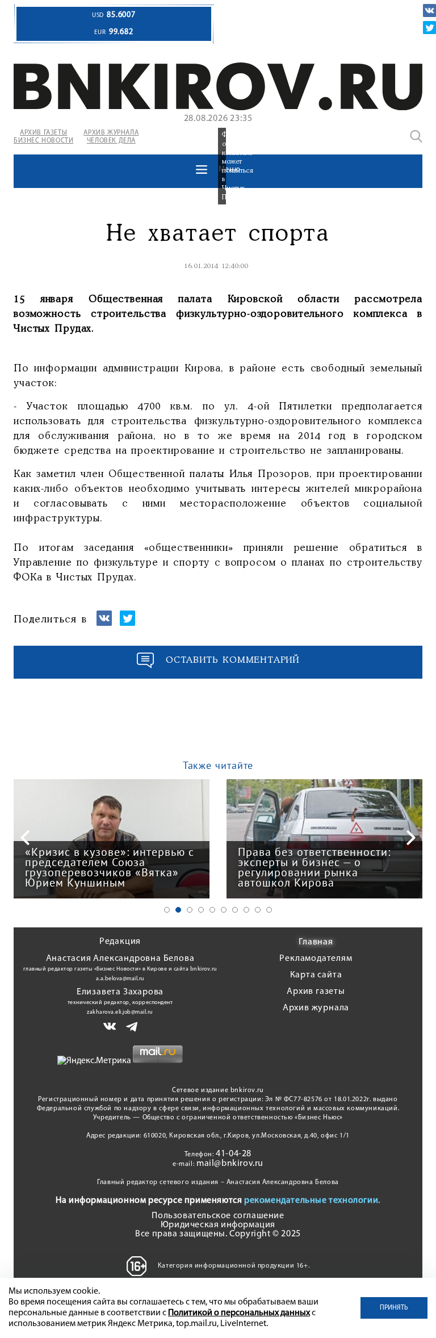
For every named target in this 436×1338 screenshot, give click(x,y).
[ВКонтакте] (429, 10)
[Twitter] (429, 27)
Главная (316, 942)
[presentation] (25, 837)
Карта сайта (316, 975)
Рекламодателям (315, 958)
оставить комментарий (233, 660)
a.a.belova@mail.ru (120, 979)
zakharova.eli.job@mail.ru (120, 1012)
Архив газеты (316, 991)
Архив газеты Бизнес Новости (43, 136)
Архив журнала (316, 1008)
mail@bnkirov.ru (229, 1163)
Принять (394, 1307)
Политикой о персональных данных (239, 1313)
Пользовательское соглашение (218, 1215)
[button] (167, 909)
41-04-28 (233, 1154)
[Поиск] (416, 136)
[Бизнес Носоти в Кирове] (218, 107)
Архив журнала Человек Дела (111, 136)
